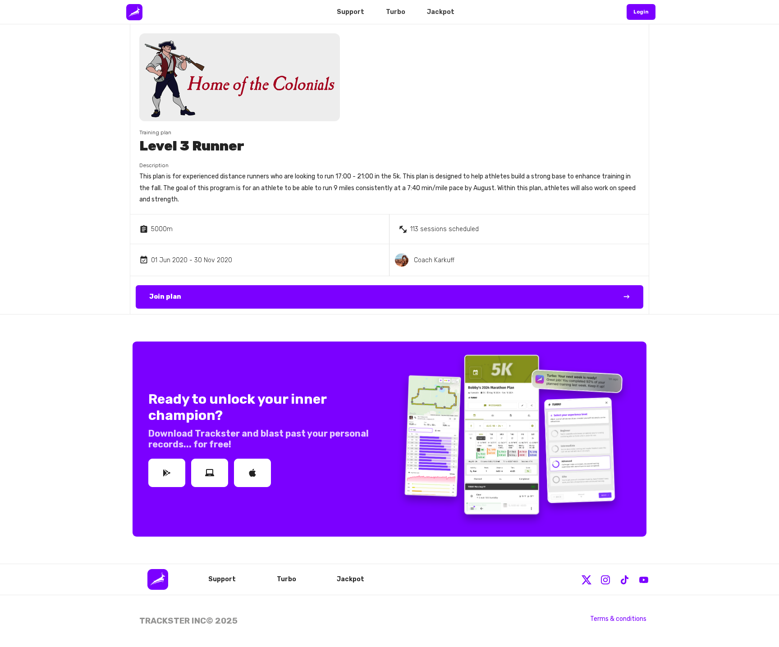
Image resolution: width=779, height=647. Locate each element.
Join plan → (389, 297)
